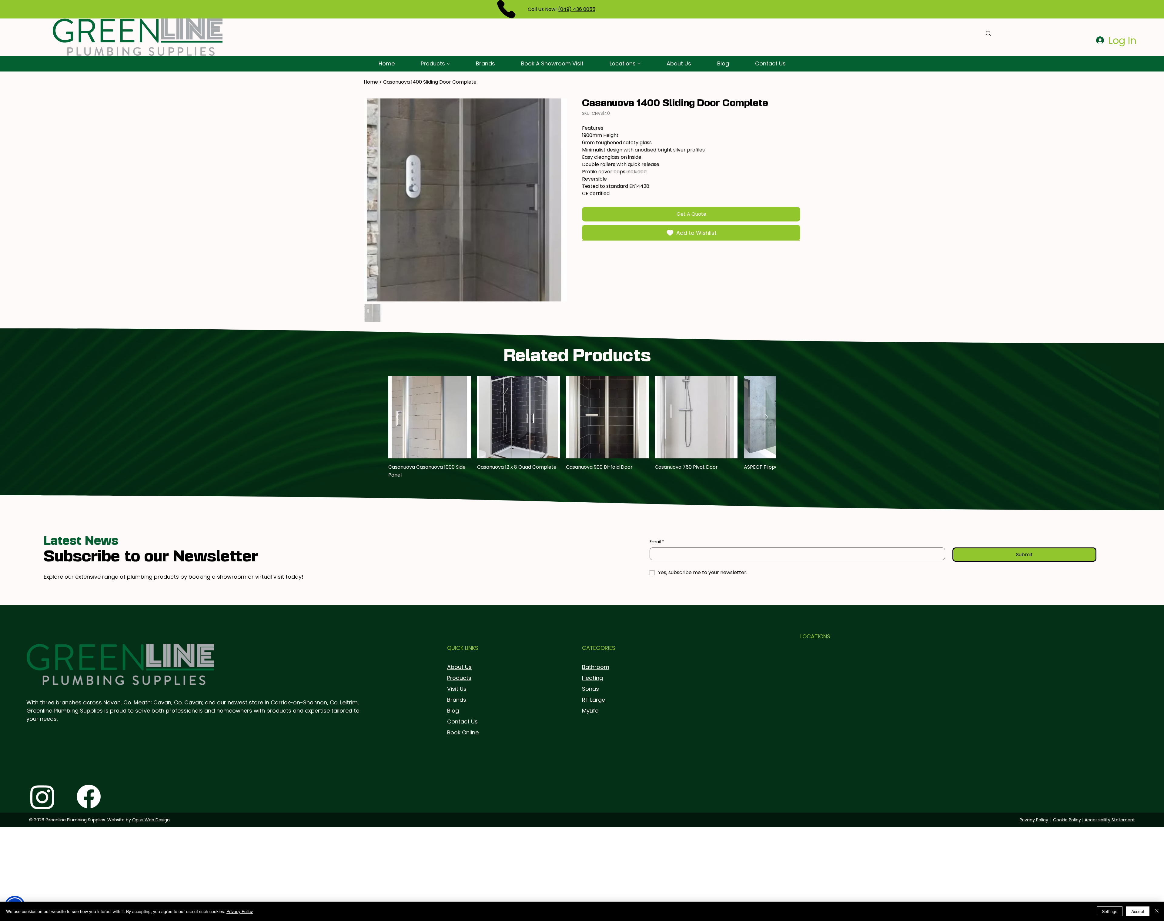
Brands (456, 699)
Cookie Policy (1067, 820)
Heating (592, 678)
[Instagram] (42, 797)
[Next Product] (766, 416)
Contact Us (462, 721)
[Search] (988, 33)
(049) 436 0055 (576, 9)
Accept (1137, 911)
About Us (459, 667)
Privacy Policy (1034, 820)
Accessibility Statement (1110, 820)
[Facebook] (89, 797)
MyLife (590, 710)
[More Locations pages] (639, 63)
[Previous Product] (397, 416)
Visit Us (457, 689)
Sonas (590, 689)
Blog (453, 710)
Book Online (463, 732)
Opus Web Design (151, 820)
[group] (582, 431)
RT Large (593, 699)
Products (459, 678)
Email (657, 542)
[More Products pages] (448, 63)
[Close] (1156, 911)
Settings (1109, 911)
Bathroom (595, 667)
